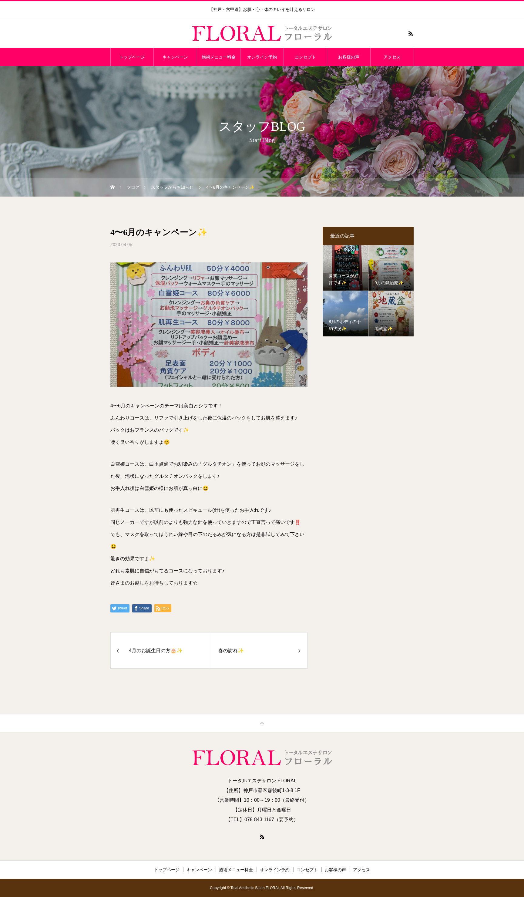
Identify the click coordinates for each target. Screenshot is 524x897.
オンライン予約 (262, 57)
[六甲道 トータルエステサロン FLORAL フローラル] (262, 33)
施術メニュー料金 (219, 57)
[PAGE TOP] (262, 723)
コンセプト (305, 57)
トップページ (132, 57)
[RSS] (411, 33)
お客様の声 (348, 57)
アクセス (392, 57)
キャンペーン (175, 57)
